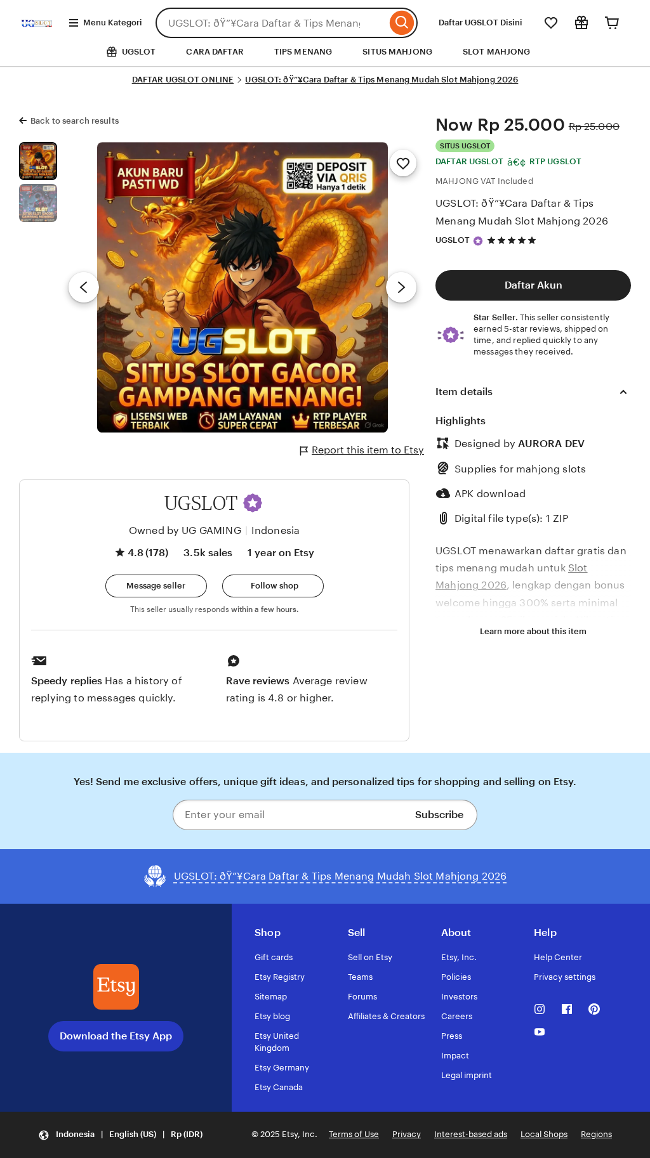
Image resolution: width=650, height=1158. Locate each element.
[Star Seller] (478, 241)
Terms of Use (354, 1134)
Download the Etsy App (116, 1036)
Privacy (406, 1134)
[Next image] (401, 287)
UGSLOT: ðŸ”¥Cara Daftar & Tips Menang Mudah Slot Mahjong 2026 (381, 79)
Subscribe (439, 815)
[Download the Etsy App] (116, 987)
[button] (252, 502)
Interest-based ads (470, 1134)
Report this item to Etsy (368, 450)
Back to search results (74, 121)
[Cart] (612, 23)
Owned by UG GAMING (185, 530)
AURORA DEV (551, 444)
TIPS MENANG (303, 51)
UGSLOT (452, 240)
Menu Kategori (112, 22)
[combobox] (271, 23)
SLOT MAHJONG (497, 51)
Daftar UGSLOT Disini (480, 22)
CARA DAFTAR (214, 51)
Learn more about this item (533, 631)
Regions (596, 1134)
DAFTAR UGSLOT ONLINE (183, 79)
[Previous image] (84, 287)
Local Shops (544, 1134)
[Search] (402, 23)
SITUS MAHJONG (397, 51)
